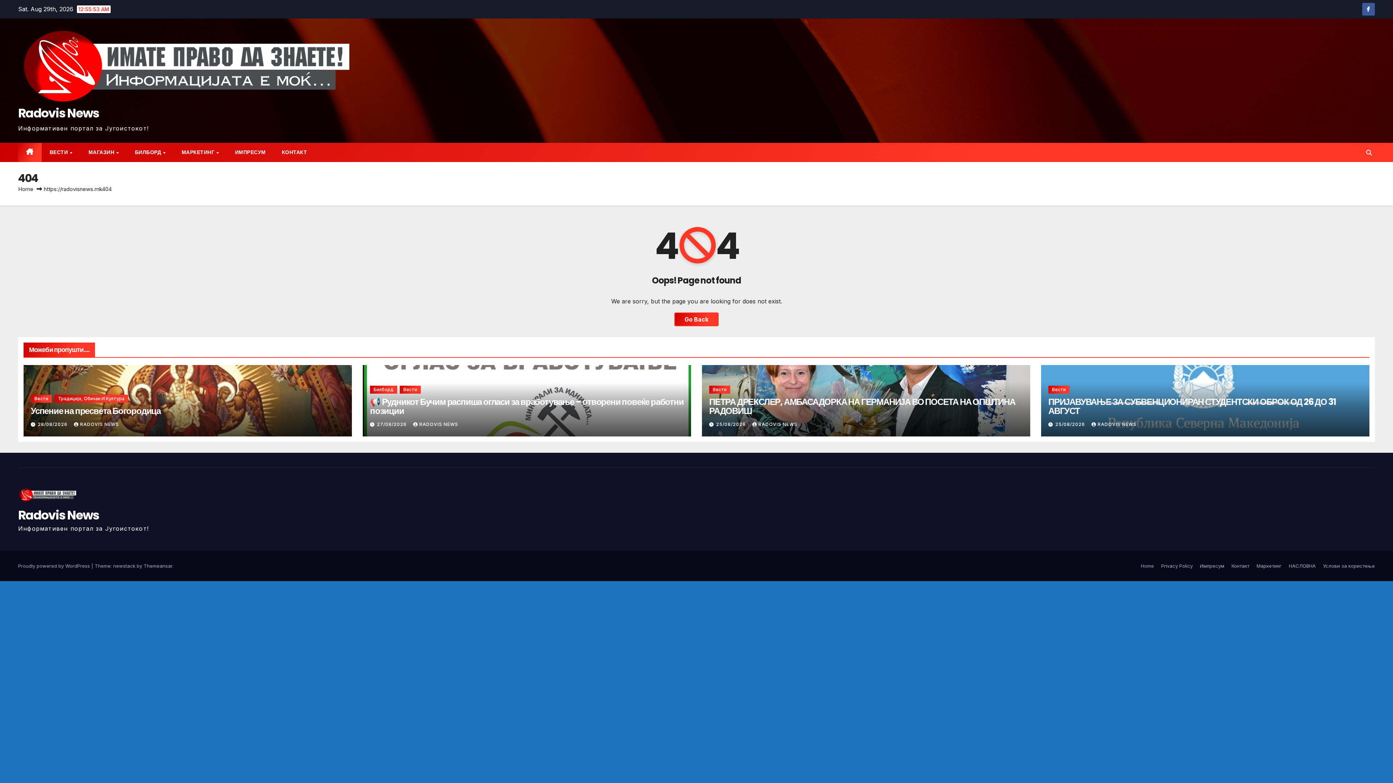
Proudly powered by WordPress (54, 566)
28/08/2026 (53, 424)
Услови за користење (1349, 566)
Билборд (149, 152)
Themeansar (158, 566)
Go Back (696, 319)
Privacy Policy (1177, 566)
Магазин (102, 152)
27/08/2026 (392, 424)
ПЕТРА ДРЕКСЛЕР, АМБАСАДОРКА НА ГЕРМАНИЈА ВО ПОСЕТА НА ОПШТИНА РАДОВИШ (862, 406)
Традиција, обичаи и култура (91, 398)
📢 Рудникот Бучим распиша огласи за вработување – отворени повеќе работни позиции (527, 406)
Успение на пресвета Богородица (96, 411)
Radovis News (58, 113)
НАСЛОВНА (1302, 566)
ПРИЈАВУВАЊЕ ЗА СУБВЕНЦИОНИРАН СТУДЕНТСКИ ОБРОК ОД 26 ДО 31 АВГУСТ (1192, 406)
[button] (1369, 152)
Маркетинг (199, 152)
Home (25, 189)
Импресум (250, 152)
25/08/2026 (731, 424)
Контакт (294, 152)
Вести (59, 152)
